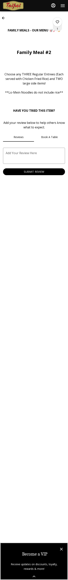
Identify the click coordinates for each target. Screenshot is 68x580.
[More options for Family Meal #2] (57, 22)
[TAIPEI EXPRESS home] (20, 5)
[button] (4, 18)
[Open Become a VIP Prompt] (34, 576)
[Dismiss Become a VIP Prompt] (61, 549)
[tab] (18, 137)
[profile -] (53, 5)
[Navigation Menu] (63, 5)
